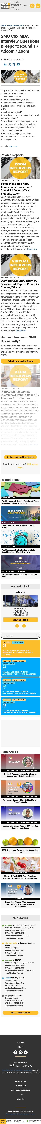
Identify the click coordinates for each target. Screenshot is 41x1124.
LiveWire (3, 1121)
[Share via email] (18, 64)
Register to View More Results (20, 457)
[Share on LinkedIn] (5, 64)
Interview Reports (16, 25)
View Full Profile (20, 620)
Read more (32, 249)
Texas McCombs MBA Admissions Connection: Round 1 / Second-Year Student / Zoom (16, 188)
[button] (17, 626)
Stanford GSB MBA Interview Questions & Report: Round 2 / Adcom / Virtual (20, 284)
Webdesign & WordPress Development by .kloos (20, 1114)
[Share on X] (9, 64)
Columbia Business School (33, 1120)
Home (3, 25)
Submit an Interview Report (20, 361)
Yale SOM (15, 1120)
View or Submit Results (20, 1013)
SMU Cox (13, 146)
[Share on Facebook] (14, 64)
